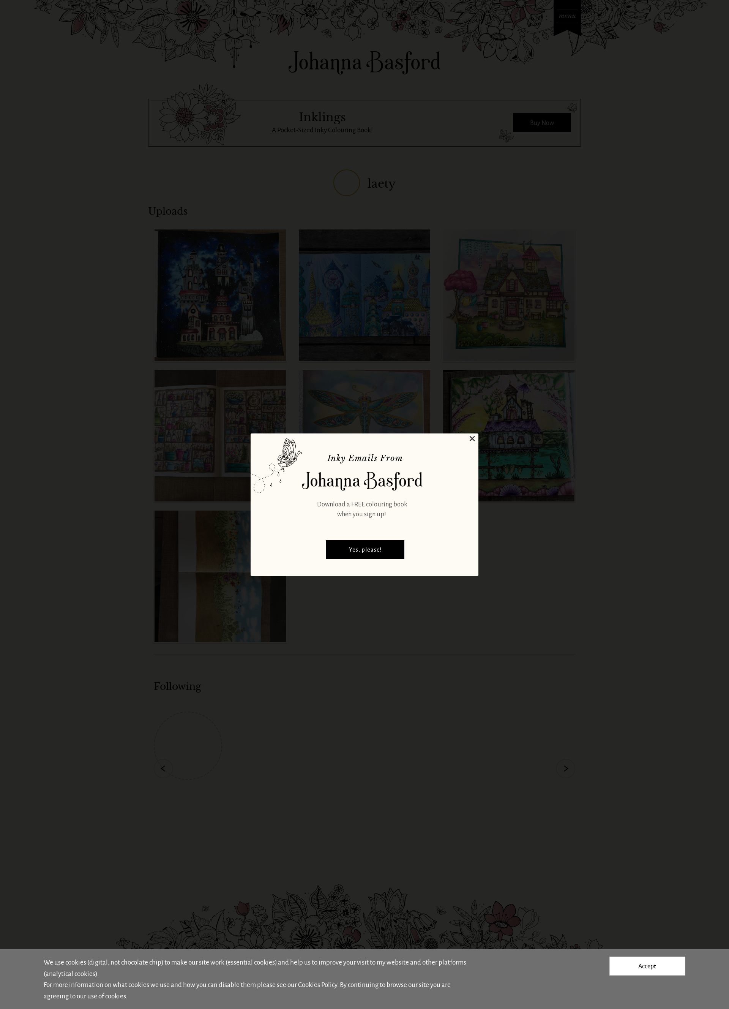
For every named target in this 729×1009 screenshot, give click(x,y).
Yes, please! (365, 550)
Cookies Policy (317, 984)
